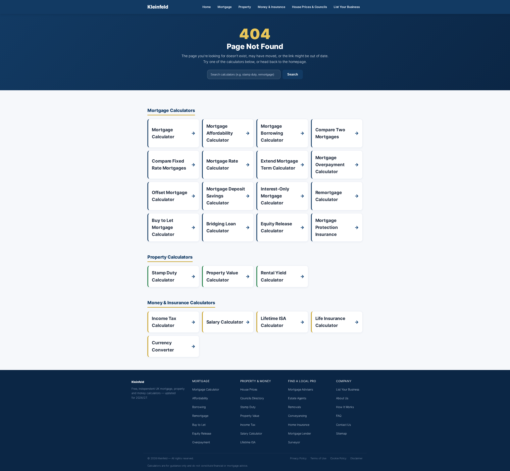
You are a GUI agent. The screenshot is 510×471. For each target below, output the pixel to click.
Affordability (200, 398)
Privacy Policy (298, 458)
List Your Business (347, 7)
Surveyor (294, 442)
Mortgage (224, 7)
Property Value (249, 415)
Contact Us (343, 424)
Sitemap (341, 433)
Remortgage (200, 415)
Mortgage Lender (299, 433)
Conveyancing (297, 415)
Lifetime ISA (248, 442)
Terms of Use (318, 458)
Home (206, 7)
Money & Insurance (271, 7)
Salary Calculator (251, 433)
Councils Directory (252, 398)
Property (244, 7)
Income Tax (247, 424)
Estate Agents (297, 398)
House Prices (248, 389)
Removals (294, 407)
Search (292, 74)
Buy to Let (199, 424)
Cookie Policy (338, 458)
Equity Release (201, 433)
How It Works (345, 407)
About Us (342, 398)
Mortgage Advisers (300, 389)
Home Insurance (298, 424)
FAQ (338, 415)
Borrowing (199, 407)
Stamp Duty (248, 407)
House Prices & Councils (309, 7)
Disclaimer (356, 458)
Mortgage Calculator (205, 389)
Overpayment (201, 442)
